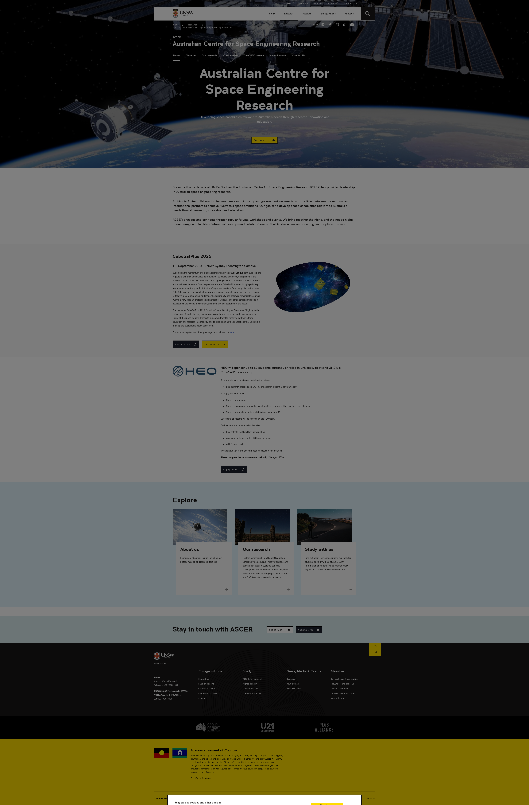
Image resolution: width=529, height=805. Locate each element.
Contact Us (298, 55)
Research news (294, 688)
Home (176, 55)
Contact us (203, 679)
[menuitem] (272, 14)
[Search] (368, 13)
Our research (209, 55)
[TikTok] (344, 24)
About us (191, 55)
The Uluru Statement (201, 778)
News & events (278, 55)
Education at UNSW (207, 693)
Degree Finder (249, 683)
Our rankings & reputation (344, 679)
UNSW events (293, 683)
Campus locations (339, 688)
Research (192, 24)
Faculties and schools (342, 683)
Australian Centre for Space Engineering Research (246, 43)
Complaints (370, 798)
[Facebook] (330, 24)
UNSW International (252, 679)
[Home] (183, 13)
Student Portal (250, 688)
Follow (315, 24)
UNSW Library (337, 698)
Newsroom (291, 679)
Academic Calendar (251, 693)
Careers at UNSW (206, 688)
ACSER (177, 37)
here (232, 332)
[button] (264, 140)
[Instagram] (337, 24)
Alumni (201, 698)
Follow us (160, 798)
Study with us (230, 55)
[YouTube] (351, 24)
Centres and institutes (343, 693)
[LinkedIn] (323, 24)
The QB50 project (253, 55)
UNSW (175, 24)
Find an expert (206, 683)
